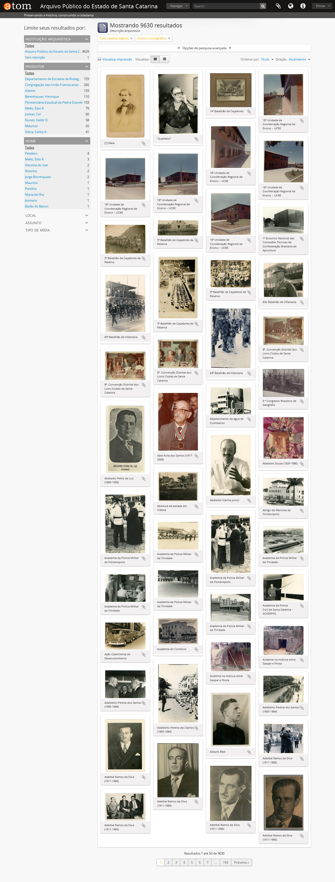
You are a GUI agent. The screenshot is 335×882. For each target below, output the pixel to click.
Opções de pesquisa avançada (204, 48)
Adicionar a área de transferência (143, 143)
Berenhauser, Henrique (42, 96)
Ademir (30, 90)
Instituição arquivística (48, 38)
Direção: (281, 59)
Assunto (33, 222)
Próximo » (241, 862)
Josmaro (31, 200)
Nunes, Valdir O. (36, 120)
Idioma (290, 6)
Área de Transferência (278, 6)
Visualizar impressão (117, 59)
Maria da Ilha (34, 194)
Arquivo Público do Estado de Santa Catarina (57, 51)
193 (225, 862)
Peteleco (31, 153)
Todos (29, 45)
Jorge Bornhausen (38, 177)
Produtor (35, 66)
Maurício (31, 126)
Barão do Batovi (36, 206)
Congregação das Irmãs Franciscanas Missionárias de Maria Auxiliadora (76, 85)
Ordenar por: (250, 59)
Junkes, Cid (33, 114)
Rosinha (31, 171)
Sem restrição (35, 57)
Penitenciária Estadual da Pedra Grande (53, 102)
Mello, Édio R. (34, 108)
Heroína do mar (36, 165)
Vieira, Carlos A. (36, 132)
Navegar (176, 6)
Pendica (31, 188)
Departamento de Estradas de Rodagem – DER (58, 79)
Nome (31, 140)
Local (31, 215)
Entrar (320, 6)
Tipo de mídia (38, 229)
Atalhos (303, 6)
